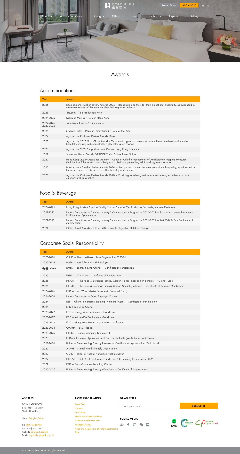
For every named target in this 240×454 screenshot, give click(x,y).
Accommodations (71, 16)
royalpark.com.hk (39, 432)
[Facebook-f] (128, 424)
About (45, 16)
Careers (79, 408)
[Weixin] (141, 424)
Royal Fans (80, 404)
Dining (97, 16)
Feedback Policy (83, 425)
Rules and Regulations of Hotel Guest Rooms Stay (96, 430)
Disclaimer (80, 412)
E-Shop (153, 16)
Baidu (40, 418)
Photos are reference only (87, 420)
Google (32, 418)
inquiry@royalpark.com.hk (41, 435)
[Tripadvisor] (121, 424)
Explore (173, 16)
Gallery (194, 16)
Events (134, 16)
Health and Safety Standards (88, 416)
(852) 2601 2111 (34, 425)
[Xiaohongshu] (147, 424)
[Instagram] (134, 424)
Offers (116, 16)
